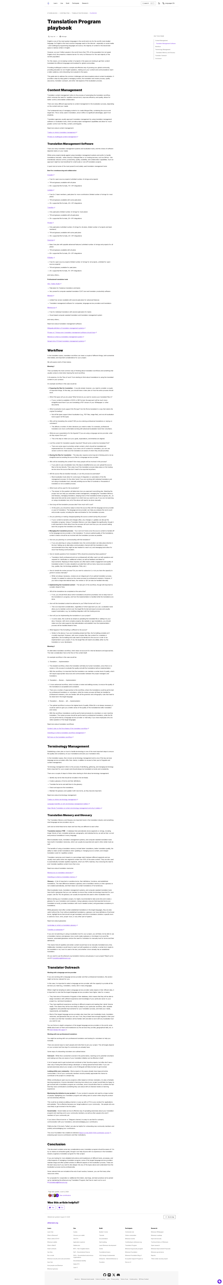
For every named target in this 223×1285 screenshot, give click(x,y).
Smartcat (51, 240)
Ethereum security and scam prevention (58, 1258)
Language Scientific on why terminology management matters (68, 804)
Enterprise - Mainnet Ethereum (108, 1258)
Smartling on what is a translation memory (62, 877)
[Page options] (57, 36)
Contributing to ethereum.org (133, 1242)
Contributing (65, 13)
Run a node (50, 1255)
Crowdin (50, 175)
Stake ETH (76, 1264)
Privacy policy (115, 1279)
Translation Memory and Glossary (165, 52)
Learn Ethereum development (107, 1245)
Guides (75, 1232)
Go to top (171, 1217)
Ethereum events (130, 1238)
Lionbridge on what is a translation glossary (62, 925)
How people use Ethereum (55, 1265)
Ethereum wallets (52, 1242)
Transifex (51, 207)
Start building (103, 1242)
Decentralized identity (79, 1260)
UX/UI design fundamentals (107, 1255)
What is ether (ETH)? (53, 1238)
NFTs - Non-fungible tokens (81, 1248)
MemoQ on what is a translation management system (65, 337)
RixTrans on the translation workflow (60, 737)
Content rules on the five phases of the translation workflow (68, 728)
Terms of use (124, 1279)
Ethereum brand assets (87, 1279)
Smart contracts (51, 1248)
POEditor (51, 257)
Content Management (161, 40)
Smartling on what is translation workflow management (66, 733)
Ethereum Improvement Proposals (160, 1248)
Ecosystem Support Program (134, 1258)
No (62, 1207)
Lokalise (50, 190)
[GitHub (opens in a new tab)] (104, 1274)
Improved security (156, 1238)
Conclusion (158, 58)
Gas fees (50, 1252)
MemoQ (50, 295)
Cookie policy (134, 1279)
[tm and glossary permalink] (46, 815)
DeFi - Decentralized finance (81, 1252)
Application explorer (79, 1242)
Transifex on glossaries (55, 929)
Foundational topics (104, 1252)
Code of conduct (100, 1279)
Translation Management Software (166, 43)
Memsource (52, 307)
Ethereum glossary (52, 1269)
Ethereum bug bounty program (134, 1248)
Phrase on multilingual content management (62, 137)
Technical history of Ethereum (159, 1242)
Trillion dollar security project (159, 1258)
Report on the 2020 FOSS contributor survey (95, 1133)
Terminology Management (162, 49)
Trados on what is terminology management (62, 799)
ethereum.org (52, 13)
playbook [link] (93, 13)
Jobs (108, 1279)
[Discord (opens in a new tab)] (118, 1274)
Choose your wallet (78, 1235)
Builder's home (103, 1232)
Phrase (50, 223)
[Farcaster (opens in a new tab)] (109, 1274)
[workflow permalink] (46, 350)
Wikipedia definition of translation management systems (66, 328)
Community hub (129, 1232)
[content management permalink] (46, 90)
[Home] (48, 3)
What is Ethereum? (52, 1235)
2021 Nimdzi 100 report (58, 1030)
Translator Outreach (161, 55)
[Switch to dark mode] (159, 3)
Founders (102, 1262)
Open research (155, 1245)
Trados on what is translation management (62, 132)
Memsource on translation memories (60, 872)
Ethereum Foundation (131, 1252)
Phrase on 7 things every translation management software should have (72, 332)
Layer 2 (75, 1267)
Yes (53, 1207)
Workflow (158, 46)
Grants (101, 1248)
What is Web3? (51, 1245)
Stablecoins (76, 1245)
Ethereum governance (157, 1252)
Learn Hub (50, 1232)
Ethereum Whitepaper (157, 1232)
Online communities (130, 1235)
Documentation (103, 1238)
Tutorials (101, 1235)
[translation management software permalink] (46, 143)
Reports (153, 1255)
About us (77, 1279)
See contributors (65, 1195)
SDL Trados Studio (54, 284)
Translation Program (80, 13)
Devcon (128, 1262)
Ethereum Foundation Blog (133, 1255)
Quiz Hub (50, 1262)
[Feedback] (219, 1281)
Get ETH (75, 1238)
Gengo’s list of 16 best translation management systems (66, 341)
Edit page (63, 36)
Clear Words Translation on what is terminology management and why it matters (74, 808)
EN (169, 3)
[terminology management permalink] (46, 746)
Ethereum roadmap (156, 1235)
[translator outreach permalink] (46, 967)
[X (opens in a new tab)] (113, 1274)
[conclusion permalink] (46, 1144)
